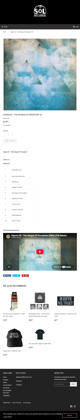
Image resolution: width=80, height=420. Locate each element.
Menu (6, 27)
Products (5, 380)
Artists (5, 382)
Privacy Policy (27, 402)
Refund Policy (6, 402)
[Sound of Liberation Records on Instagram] (75, 406)
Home (4, 32)
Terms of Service (16, 402)
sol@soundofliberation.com (24, 377)
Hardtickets (6, 395)
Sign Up (73, 384)
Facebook (19, 385)
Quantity (5, 131)
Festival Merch (7, 385)
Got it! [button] (70, 415)
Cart (77, 27)
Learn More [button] (7, 417)
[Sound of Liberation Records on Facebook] (71, 406)
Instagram (19, 381)
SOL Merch (6, 388)
